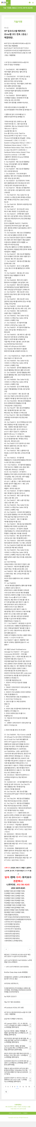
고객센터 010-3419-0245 (15, 1113)
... (3, 1086)
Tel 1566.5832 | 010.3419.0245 (18, 8)
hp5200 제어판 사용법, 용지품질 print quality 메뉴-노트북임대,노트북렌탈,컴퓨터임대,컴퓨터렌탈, (16, 1047)
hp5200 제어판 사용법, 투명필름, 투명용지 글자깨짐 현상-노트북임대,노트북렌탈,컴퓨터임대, (16, 1032)
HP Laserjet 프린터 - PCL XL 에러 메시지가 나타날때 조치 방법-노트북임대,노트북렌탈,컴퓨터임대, (16, 1025)
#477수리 (24, 48)
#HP (5, 43)
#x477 (11, 48)
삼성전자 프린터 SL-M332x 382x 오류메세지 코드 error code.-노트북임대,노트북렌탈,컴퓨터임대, (15, 1079)
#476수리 (17, 48)
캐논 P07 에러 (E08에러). (12, 1002)
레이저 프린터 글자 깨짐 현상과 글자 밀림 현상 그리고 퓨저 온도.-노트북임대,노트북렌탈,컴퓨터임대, (16, 1055)
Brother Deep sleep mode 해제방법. (16, 972)
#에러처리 (18, 43)
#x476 (6, 48)
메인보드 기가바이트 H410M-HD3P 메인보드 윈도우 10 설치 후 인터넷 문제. (17, 955)
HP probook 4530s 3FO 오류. (14, 1007)
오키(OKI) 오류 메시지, (11, 983)
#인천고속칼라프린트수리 (22, 50)
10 (17, 1086)
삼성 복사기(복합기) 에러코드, (13, 1019)
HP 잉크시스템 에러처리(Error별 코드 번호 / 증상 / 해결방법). (17, 1013)
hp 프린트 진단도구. (10, 996)
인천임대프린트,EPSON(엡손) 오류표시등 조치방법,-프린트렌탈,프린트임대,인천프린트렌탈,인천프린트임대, (17, 990)
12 (23, 1086)
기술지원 (18, 22)
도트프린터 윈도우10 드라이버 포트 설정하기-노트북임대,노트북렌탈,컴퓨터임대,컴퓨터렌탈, (16, 1062)
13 (26, 1086)
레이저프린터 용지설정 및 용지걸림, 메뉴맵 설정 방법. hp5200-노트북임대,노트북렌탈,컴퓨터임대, (16, 1040)
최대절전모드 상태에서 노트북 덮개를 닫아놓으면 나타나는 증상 (17, 978)
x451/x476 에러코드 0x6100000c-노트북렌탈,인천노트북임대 (18, 961)
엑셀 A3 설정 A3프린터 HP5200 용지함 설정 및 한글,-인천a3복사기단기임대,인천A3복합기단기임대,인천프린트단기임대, (16, 1071)
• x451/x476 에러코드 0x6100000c (16, 966)
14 (29, 1086)
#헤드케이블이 (18, 590)
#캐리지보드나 (8, 590)
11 (20, 1086)
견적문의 (25, 1113)
